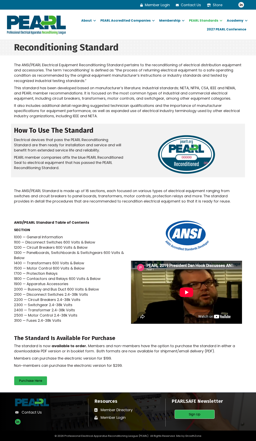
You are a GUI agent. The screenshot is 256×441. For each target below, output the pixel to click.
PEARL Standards (203, 20)
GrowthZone (193, 436)
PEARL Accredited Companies (125, 20)
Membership (169, 20)
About (86, 20)
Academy (235, 20)
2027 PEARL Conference (226, 29)
